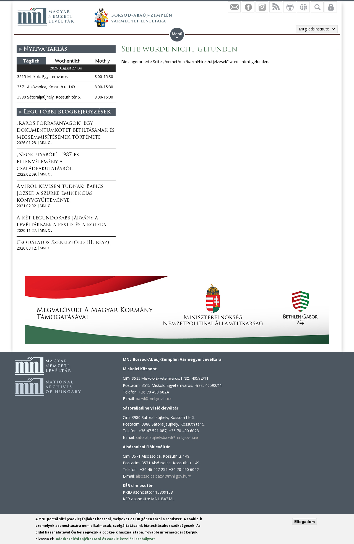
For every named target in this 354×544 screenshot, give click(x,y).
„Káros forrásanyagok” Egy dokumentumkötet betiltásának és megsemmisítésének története (65, 130)
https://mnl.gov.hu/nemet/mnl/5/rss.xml (275, 6)
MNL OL (46, 142)
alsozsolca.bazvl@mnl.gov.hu (163, 476)
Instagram (262, 6)
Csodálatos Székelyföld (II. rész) (63, 242)
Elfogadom (304, 521)
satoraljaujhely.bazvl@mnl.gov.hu (167, 437)
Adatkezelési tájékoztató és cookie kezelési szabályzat (105, 539)
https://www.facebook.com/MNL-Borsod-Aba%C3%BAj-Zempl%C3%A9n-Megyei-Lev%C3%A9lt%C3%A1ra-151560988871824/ (248, 6)
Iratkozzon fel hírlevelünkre (234, 6)
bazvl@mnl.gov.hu (153, 398)
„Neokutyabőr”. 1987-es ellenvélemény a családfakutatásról (48, 162)
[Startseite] (46, 16)
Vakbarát (289, 6)
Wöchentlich (67, 61)
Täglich (31, 61)
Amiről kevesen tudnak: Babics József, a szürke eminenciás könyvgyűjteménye (60, 193)
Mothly (102, 61)
